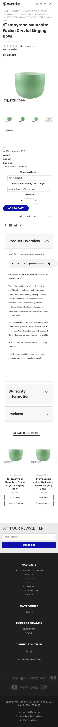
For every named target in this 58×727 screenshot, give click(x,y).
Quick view (15, 497)
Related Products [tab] (26, 433)
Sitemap (29, 595)
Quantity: (29, 194)
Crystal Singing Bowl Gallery (29, 570)
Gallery (29, 612)
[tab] (29, 241)
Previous (4, 459)
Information (29, 587)
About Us (29, 574)
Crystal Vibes (29, 629)
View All (29, 633)
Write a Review (10, 49)
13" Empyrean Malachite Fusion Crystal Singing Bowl (42, 483)
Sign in (23, 591)
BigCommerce (34, 712)
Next (55, 459)
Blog (29, 583)
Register (34, 591)
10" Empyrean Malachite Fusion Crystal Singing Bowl (15, 483)
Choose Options (15, 503)
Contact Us (29, 579)
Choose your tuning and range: (29, 183)
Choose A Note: (29, 172)
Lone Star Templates (34, 716)
